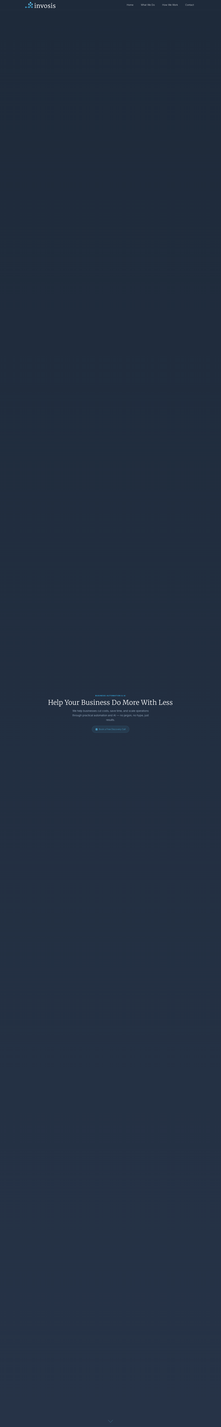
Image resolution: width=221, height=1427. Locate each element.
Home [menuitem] (130, 4)
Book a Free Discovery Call (112, 729)
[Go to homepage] (40, 5)
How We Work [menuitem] (170, 4)
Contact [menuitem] (189, 4)
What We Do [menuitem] (148, 4)
